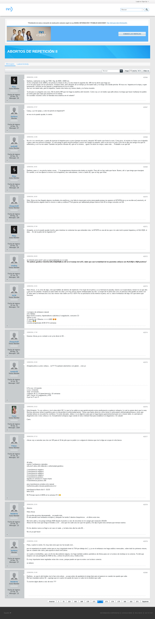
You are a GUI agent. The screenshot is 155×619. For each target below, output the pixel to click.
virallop (14, 266)
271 (137, 601)
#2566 (145, 77)
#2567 (145, 107)
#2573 (145, 286)
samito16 (14, 371)
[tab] (10, 64)
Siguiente (145, 601)
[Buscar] (147, 9)
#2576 (145, 407)
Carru (14, 416)
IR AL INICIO (138, 613)
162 (75, 601)
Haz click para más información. (117, 23)
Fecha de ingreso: (14, 95)
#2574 (145, 332)
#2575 (145, 362)
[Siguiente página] (140, 71)
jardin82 (14, 146)
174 (112, 601)
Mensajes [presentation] (10, 64)
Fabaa (14, 446)
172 (100, 601)
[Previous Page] (138, 71)
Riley (14, 87)
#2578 (145, 504)
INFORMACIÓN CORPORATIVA (110, 613)
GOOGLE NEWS (127, 613)
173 (106, 601)
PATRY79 (14, 514)
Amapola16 (14, 206)
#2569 (145, 167)
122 (69, 601)
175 (118, 601)
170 (88, 601)
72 (63, 601)
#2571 (145, 226)
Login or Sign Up (141, 1)
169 (81, 601)
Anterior (52, 601)
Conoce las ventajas (132, 34)
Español (7, 613)
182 (125, 601)
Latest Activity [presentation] (23, 64)
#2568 (145, 137)
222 (131, 601)
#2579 (145, 541)
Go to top (149, 613)
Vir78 (14, 295)
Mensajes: (13, 98)
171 (94, 601)
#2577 (145, 436)
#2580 (145, 572)
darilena (14, 116)
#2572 (145, 256)
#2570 (145, 197)
